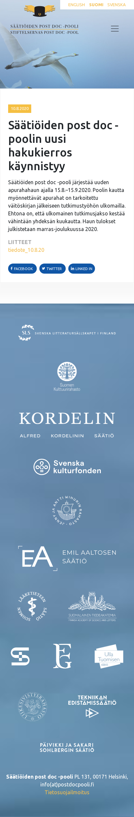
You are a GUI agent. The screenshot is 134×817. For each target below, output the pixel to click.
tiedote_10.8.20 (26, 250)
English (76, 4)
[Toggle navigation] (115, 28)
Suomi (96, 4)
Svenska (116, 4)
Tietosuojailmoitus (67, 792)
